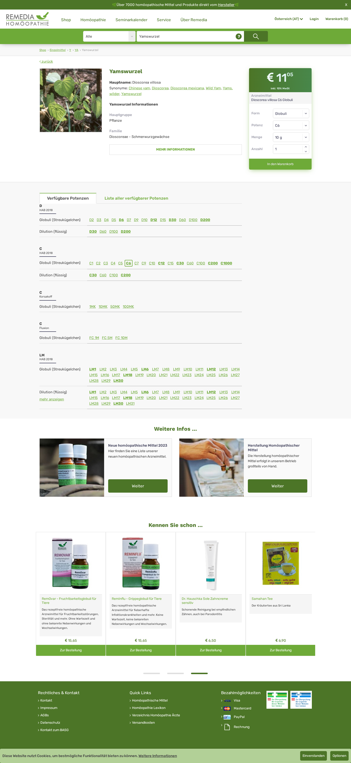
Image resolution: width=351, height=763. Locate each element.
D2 (91, 220)
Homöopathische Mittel (150, 700)
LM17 (116, 375)
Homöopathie (93, 19)
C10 (152, 263)
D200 (205, 220)
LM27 (235, 375)
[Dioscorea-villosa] (71, 100)
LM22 (174, 375)
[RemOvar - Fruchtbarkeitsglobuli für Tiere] (71, 563)
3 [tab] (199, 673)
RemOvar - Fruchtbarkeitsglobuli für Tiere (69, 601)
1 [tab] (151, 673)
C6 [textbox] (277, 125)
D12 (153, 220)
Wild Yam (213, 88)
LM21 (163, 375)
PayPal (239, 717)
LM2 (103, 369)
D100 (193, 220)
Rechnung (242, 727)
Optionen (339, 756)
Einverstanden (313, 756)
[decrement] (306, 151)
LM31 (130, 403)
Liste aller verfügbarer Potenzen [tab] (136, 198)
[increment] (306, 146)
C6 (128, 263)
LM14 (235, 369)
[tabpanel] (211, 594)
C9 (144, 263)
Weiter (138, 486)
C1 (91, 263)
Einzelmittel (58, 50)
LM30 (118, 381)
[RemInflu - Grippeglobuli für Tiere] (141, 563)
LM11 (199, 369)
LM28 (94, 381)
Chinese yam (139, 88)
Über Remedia (194, 19)
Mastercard (242, 708)
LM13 (223, 369)
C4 (113, 263)
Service (164, 19)
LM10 (188, 369)
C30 (180, 263)
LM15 (93, 375)
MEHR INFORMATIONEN (175, 149)
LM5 (134, 369)
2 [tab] (175, 673)
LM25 (211, 375)
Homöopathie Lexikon (148, 708)
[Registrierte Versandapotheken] (277, 700)
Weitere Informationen (157, 756)
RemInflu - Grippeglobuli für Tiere (137, 599)
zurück (47, 61)
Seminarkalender (131, 19)
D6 (121, 220)
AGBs (44, 715)
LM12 (211, 369)
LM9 (176, 369)
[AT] (28, 19)
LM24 (199, 375)
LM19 (139, 375)
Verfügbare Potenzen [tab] (68, 198)
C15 (171, 263)
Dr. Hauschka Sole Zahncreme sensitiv (205, 601)
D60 (182, 220)
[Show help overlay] (239, 36)
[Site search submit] (256, 36)
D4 (106, 220)
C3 (105, 263)
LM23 (186, 375)
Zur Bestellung (71, 650)
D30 (172, 220)
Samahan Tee (262, 599)
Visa (237, 700)
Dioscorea (160, 88)
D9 (136, 220)
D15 (163, 220)
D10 (144, 220)
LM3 (113, 369)
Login (314, 19)
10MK (103, 306)
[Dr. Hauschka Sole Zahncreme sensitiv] (211, 563)
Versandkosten (143, 722)
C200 (213, 263)
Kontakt (46, 700)
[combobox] (291, 125)
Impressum (48, 708)
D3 (99, 220)
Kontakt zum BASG (54, 730)
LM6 (145, 369)
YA (76, 50)
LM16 (105, 375)
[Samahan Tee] (281, 563)
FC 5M (107, 338)
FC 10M (121, 338)
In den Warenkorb (280, 164)
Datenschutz (50, 722)
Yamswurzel (131, 94)
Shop (66, 19)
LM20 (151, 375)
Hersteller (226, 5)
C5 (120, 263)
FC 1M (94, 338)
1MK (92, 306)
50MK (115, 306)
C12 (161, 263)
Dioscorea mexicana (187, 88)
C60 (190, 263)
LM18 (127, 375)
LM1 (92, 369)
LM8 (166, 369)
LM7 (155, 369)
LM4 (123, 369)
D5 (114, 220)
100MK (128, 306)
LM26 (223, 375)
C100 (201, 263)
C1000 (226, 263)
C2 (98, 263)
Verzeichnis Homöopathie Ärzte (156, 715)
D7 (129, 220)
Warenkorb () (336, 19)
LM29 (106, 381)
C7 (136, 263)
